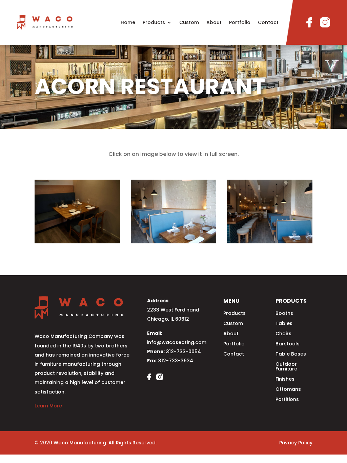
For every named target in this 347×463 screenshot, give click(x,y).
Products (154, 22)
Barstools (287, 344)
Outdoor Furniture (286, 367)
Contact (268, 22)
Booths (284, 314)
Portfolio (239, 22)
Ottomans (288, 389)
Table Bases (290, 354)
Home (128, 22)
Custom (189, 22)
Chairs (283, 334)
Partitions (287, 400)
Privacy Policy (295, 442)
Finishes (284, 379)
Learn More (48, 405)
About (214, 22)
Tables (283, 324)
